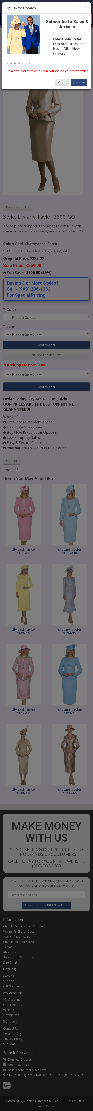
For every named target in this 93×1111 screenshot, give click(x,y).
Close (62, 82)
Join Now (79, 82)
